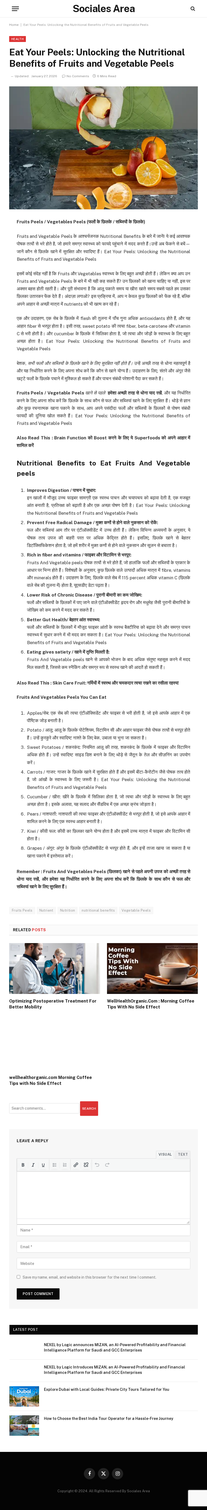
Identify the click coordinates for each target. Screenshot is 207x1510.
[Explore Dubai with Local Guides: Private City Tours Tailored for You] (24, 1396)
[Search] (192, 9)
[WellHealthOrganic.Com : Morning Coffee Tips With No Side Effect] (152, 968)
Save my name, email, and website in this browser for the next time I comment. (89, 1277)
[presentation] (22, 1164)
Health (17, 39)
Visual (165, 1154)
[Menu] (15, 9)
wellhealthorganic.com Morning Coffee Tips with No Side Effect (50, 1080)
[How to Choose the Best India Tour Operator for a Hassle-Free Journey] (24, 1425)
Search (89, 1108)
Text (183, 1154)
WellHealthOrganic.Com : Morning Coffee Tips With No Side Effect (150, 1004)
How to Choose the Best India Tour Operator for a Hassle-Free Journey (108, 1418)
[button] (23, 1164)
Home (14, 25)
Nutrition (67, 910)
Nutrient (46, 910)
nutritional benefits (98, 910)
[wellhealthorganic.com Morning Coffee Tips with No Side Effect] (54, 1045)
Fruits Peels (22, 910)
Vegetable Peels (136, 910)
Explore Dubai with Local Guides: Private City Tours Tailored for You (106, 1389)
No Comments (78, 76)
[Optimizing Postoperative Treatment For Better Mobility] (54, 968)
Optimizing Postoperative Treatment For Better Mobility (52, 1004)
